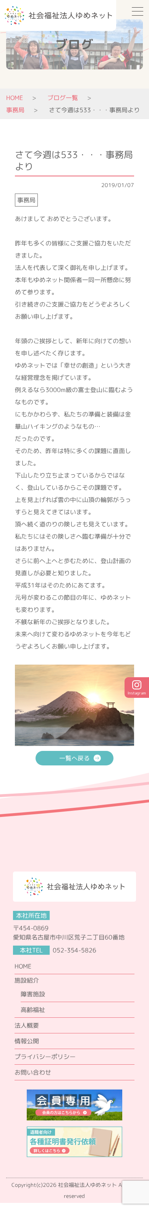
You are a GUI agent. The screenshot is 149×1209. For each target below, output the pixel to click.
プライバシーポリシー (45, 1056)
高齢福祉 (33, 1010)
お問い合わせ (33, 1072)
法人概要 (27, 1025)
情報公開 (27, 1041)
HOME (14, 98)
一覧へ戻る (74, 758)
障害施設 (33, 994)
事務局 (26, 200)
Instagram (137, 693)
